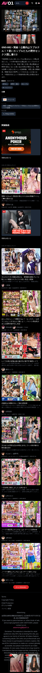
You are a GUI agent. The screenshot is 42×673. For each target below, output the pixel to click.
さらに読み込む (21, 587)
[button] (4, 29)
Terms (4, 597)
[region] (21, 21)
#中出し (5, 84)
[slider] (21, 26)
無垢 (10, 288)
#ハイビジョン (7, 87)
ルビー (9, 372)
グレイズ (9, 330)
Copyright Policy (8, 600)
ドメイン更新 (6, 608)
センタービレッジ (13, 456)
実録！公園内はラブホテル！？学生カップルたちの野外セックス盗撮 (21, 107)
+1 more (25, 327)
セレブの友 (12, 540)
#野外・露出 (15, 84)
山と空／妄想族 (12, 207)
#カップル (25, 84)
